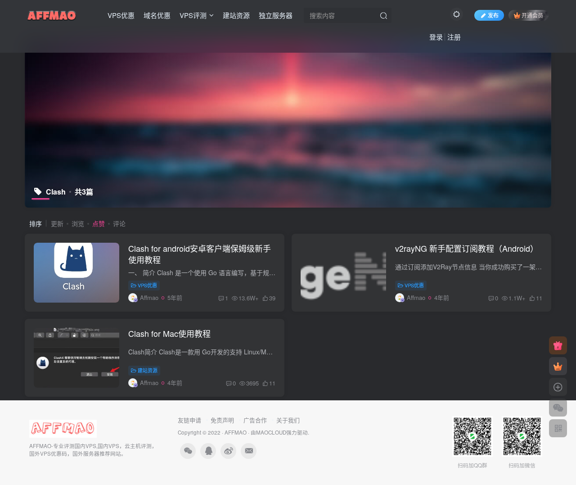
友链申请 (189, 420)
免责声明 (222, 420)
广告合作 (255, 420)
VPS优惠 (121, 15)
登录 (436, 36)
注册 (454, 36)
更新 (57, 223)
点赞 (98, 223)
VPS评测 (193, 15)
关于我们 (288, 420)
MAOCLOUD (271, 432)
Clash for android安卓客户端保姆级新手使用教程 (199, 253)
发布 (493, 15)
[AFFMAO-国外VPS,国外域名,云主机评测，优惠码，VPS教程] (52, 14)
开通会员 (532, 15)
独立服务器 (275, 15)
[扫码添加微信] (558, 408)
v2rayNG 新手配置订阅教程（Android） (466, 248)
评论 (119, 223)
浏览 (78, 223)
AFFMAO (236, 432)
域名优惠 (157, 15)
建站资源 (236, 15)
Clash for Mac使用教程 (169, 333)
